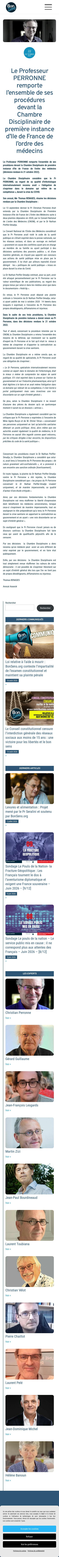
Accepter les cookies (29, 1529)
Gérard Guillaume (17, 1059)
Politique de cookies (19, 1551)
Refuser (29, 1536)
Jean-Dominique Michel (21, 1429)
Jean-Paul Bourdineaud (21, 1198)
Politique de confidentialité (36, 1551)
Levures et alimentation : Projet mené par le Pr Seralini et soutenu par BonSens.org (28, 811)
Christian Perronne (18, 1013)
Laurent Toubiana (17, 1244)
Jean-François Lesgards (21, 1105)
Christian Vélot (15, 1290)
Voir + (8, 1018)
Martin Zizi (12, 1151)
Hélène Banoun (15, 1475)
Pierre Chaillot (15, 1336)
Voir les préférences (29, 1544)
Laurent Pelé (13, 1383)
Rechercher (10, 603)
